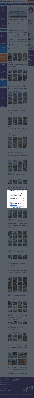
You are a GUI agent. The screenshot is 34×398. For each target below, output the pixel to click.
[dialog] (17, 199)
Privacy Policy (20, 207)
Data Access (17, 207)
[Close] (25, 190)
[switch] (23, 198)
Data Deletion (14, 207)
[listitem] (17, 197)
